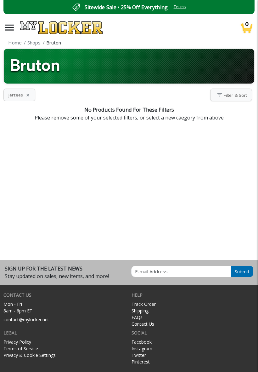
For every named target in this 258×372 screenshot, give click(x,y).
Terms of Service (20, 349)
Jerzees (19, 95)
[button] (9, 28)
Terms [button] (180, 6)
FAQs (137, 317)
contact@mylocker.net (26, 320)
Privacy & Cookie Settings (29, 355)
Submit (242, 271)
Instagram (142, 349)
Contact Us (143, 324)
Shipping (140, 311)
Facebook (142, 342)
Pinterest (141, 362)
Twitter (139, 355)
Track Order (144, 304)
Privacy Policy (17, 342)
